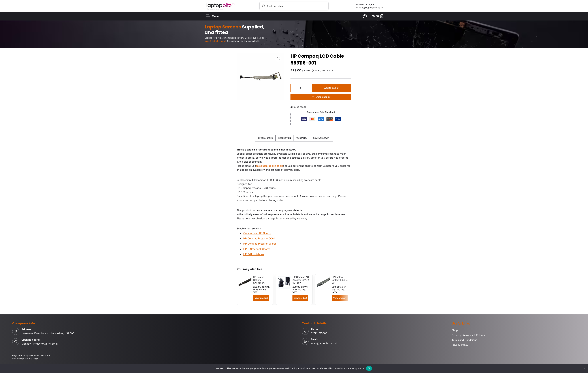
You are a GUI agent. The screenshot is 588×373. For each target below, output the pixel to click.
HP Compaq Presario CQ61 (259, 238)
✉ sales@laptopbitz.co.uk (370, 7)
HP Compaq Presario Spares (259, 243)
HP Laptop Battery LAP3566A (258, 280)
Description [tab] (284, 138)
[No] (584, 368)
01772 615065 (319, 333)
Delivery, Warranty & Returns (468, 335)
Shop (455, 330)
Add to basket (331, 87)
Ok (369, 368)
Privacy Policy (460, 344)
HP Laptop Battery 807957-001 (340, 280)
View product (261, 298)
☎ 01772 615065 (365, 4)
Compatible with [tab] (321, 138)
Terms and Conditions (464, 339)
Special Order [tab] (265, 138)
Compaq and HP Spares (257, 233)
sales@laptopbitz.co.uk (269, 165)
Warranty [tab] (301, 138)
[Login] (365, 16)
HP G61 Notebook (253, 254)
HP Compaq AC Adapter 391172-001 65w (301, 280)
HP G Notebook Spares (256, 249)
